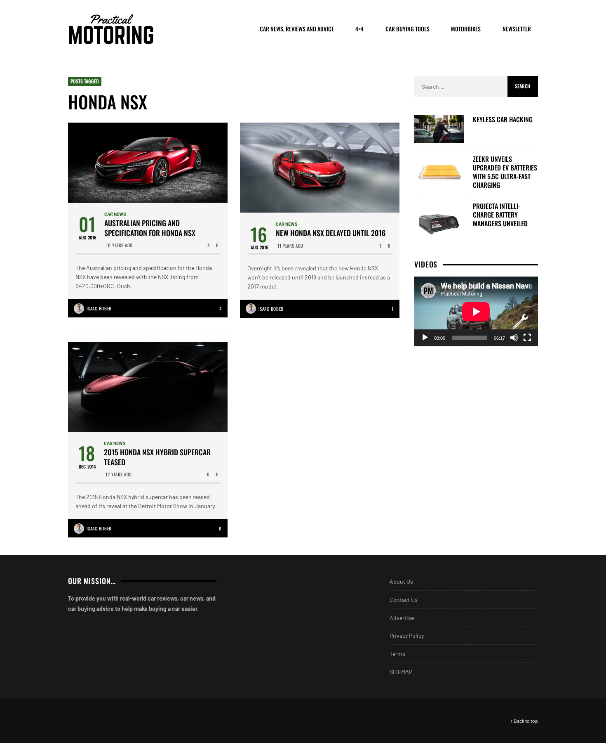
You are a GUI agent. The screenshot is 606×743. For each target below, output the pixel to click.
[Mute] (514, 338)
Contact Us (404, 599)
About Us (401, 581)
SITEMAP (401, 671)
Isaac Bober (99, 308)
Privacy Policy (407, 635)
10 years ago (119, 245)
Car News (115, 214)
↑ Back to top (524, 721)
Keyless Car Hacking (503, 119)
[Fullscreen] (527, 338)
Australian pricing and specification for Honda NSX (149, 228)
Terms (397, 653)
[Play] (425, 338)
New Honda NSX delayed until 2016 (330, 233)
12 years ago (119, 474)
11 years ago (290, 245)
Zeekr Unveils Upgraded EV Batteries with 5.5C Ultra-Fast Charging (505, 172)
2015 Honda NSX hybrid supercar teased (157, 457)
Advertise (402, 617)
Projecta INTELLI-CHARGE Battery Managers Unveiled (500, 214)
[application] (476, 311)
